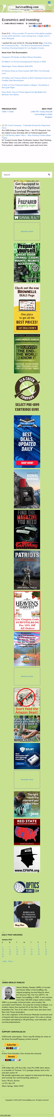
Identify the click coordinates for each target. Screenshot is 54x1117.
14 (32, 949)
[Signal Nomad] (27, 489)
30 (46, 954)
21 (32, 952)
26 (17, 954)
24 (3, 954)
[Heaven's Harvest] (27, 611)
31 (3, 956)
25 (10, 954)
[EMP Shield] (27, 756)
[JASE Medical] (27, 804)
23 (46, 952)
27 (24, 954)
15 (39, 949)
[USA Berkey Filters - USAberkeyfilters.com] (27, 728)
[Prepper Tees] (27, 914)
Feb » (10, 961)
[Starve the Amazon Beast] (27, 701)
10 (3, 949)
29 (39, 954)
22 (39, 952)
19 (17, 952)
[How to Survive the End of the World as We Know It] (27, 353)
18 (10, 952)
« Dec (4, 961)
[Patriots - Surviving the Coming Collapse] (27, 570)
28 (32, 954)
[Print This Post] (30, 26)
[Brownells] (27, 308)
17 (3, 952)
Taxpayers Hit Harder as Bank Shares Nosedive (21, 57)
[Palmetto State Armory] (27, 441)
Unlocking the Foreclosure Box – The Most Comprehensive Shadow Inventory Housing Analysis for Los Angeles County (27, 45)
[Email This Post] (32, 26)
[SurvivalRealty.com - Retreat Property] (27, 200)
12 (17, 949)
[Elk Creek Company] (27, 394)
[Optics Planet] (27, 887)
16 (46, 949)
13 (24, 949)
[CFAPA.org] (27, 859)
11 (10, 949)
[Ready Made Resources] (27, 262)
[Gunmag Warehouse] (27, 529)
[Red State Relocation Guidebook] (27, 832)
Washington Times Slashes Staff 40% (17, 66)
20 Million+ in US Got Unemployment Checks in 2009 (24, 62)
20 (24, 952)
